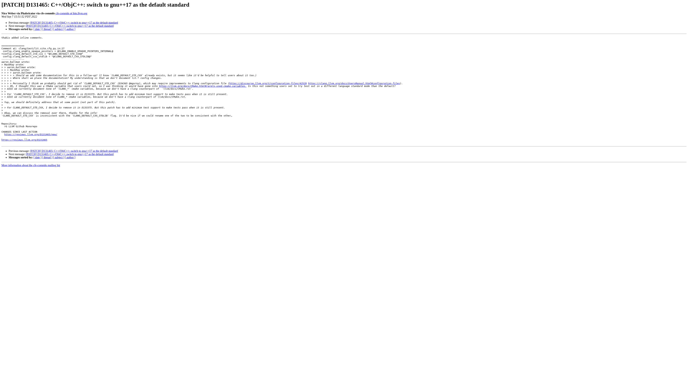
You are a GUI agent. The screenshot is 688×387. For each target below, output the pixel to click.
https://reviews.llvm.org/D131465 (24, 139)
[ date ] (37, 29)
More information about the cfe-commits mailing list (30, 165)
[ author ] (70, 29)
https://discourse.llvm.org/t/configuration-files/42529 (268, 83)
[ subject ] (58, 29)
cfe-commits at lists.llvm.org (71, 13)
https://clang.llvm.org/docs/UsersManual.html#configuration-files (354, 83)
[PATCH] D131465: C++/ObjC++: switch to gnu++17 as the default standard (74, 22)
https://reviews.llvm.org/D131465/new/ (30, 134)
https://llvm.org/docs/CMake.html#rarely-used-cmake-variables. (203, 86)
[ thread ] (47, 29)
